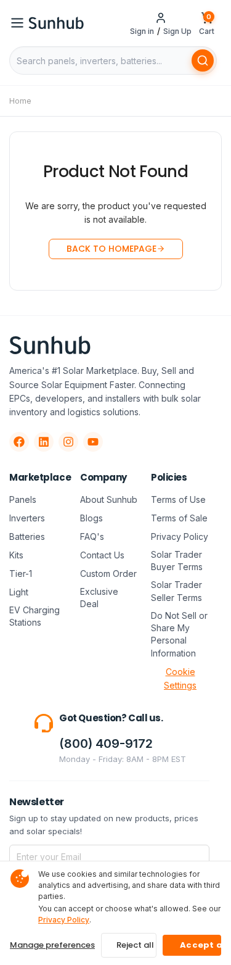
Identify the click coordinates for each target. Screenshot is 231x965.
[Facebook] (19, 442)
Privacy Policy (179, 536)
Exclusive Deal (99, 597)
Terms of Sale (179, 518)
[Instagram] (68, 442)
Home (20, 101)
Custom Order (108, 573)
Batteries (27, 536)
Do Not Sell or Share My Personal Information (179, 634)
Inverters (27, 518)
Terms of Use (178, 499)
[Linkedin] (44, 442)
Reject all (135, 945)
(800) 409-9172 (106, 743)
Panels (22, 499)
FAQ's (92, 536)
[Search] (203, 60)
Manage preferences (52, 945)
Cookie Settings (180, 678)
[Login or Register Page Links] (161, 18)
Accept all (200, 945)
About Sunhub (108, 499)
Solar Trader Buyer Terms (177, 560)
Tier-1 (20, 573)
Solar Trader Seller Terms (176, 590)
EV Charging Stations (34, 616)
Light (18, 592)
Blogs (91, 518)
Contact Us (102, 555)
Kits (16, 555)
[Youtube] (93, 442)
